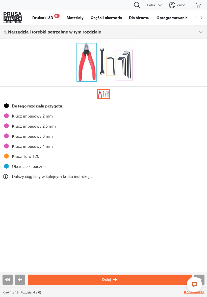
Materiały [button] (75, 17)
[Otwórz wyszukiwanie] (137, 5)
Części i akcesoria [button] (106, 17)
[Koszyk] (199, 5)
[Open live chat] (194, 284)
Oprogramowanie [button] (172, 17)
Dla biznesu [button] (139, 17)
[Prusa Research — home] (12, 17)
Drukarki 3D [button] (45, 17)
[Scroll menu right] (201, 17)
